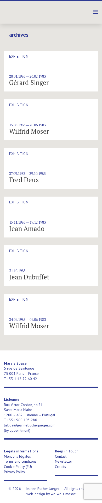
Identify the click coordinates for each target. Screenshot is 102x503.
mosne (70, 493)
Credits (60, 466)
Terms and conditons (20, 461)
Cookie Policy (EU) (18, 466)
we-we (56, 493)
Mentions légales (17, 456)
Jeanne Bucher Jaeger (35, 10)
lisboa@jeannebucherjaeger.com (29, 425)
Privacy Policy (14, 471)
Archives (18, 34)
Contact (60, 456)
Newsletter (63, 461)
